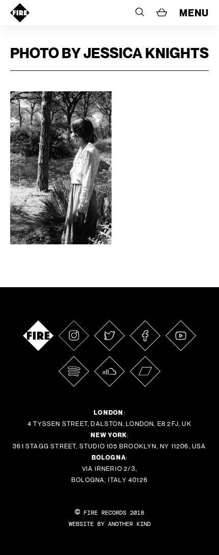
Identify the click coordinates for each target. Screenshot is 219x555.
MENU (194, 12)
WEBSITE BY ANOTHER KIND (110, 524)
